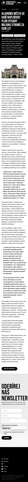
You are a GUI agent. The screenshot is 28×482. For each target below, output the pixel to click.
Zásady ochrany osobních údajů (8, 479)
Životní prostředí (19, 35)
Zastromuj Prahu (7, 35)
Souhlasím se (14, 432)
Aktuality (4, 9)
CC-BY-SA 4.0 (10, 475)
